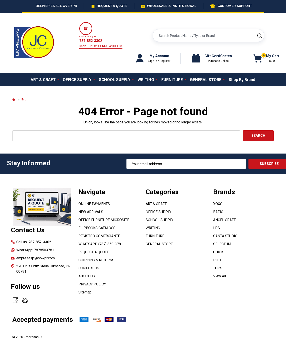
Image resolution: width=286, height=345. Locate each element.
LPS (216, 228)
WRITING (146, 79)
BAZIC (218, 212)
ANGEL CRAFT (224, 220)
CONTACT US (88, 268)
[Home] (14, 99)
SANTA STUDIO (225, 236)
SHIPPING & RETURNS (96, 260)
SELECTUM (222, 244)
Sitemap (84, 292)
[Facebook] (15, 300)
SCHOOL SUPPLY (114, 79)
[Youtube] (25, 300)
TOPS (217, 268)
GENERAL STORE (205, 79)
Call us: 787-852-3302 (33, 242)
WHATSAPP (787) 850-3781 (100, 244)
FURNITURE (172, 79)
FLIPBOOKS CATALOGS (97, 228)
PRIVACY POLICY (92, 284)
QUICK (218, 252)
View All (219, 276)
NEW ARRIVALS (90, 212)
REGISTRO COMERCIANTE (99, 236)
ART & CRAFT (43, 79)
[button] (42, 207)
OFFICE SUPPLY (77, 79)
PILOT (218, 260)
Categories (162, 192)
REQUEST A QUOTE (93, 252)
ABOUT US (86, 276)
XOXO (218, 204)
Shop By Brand (242, 79)
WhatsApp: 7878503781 (35, 250)
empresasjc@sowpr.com (35, 258)
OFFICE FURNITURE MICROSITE (103, 220)
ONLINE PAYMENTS (94, 204)
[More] (58, 79)
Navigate (91, 192)
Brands (224, 192)
